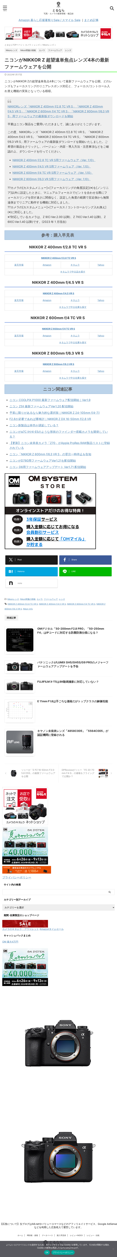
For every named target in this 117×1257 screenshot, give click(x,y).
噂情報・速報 (32, 1235)
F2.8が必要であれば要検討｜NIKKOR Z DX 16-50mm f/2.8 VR (50, 419)
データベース (47, 1235)
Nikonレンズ (13, 599)
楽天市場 (18, 264)
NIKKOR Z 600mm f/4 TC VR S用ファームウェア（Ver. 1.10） (52, 173)
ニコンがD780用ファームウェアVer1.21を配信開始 (42, 460)
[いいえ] (113, 1248)
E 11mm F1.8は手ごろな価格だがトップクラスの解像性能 (72, 701)
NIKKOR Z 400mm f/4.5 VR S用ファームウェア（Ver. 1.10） (51, 166)
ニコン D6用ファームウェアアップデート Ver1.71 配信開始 (47, 467)
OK (47, 1252)
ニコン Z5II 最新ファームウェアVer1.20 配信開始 (41, 406)
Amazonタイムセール (52, 929)
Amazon (47, 264)
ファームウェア (51, 599)
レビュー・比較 (93, 1235)
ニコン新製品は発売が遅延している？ (34, 425)
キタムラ (75, 264)
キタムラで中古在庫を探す (73, 307)
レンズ (62, 599)
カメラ (40, 599)
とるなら (58, 10)
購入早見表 (61, 1235)
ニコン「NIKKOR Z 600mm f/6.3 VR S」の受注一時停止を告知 (50, 454)
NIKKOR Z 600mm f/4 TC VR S (81, 604)
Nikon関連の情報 (27, 599)
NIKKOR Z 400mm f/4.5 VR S (52, 604)
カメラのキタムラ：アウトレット (20, 929)
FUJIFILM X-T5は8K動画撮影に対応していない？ (68, 681)
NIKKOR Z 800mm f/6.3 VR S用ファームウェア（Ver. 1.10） (51, 179)
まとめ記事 (91, 20)
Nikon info (28, 609)
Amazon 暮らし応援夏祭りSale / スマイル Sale (49, 20)
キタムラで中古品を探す (72, 271)
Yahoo (101, 264)
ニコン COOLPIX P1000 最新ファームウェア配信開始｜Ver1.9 (49, 400)
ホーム (20, 1235)
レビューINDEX (76, 1235)
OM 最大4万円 (10, 941)
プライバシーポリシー (16, 877)
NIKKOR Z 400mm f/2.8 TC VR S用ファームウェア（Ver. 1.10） (54, 160)
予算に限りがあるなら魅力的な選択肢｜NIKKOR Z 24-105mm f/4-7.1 (54, 413)
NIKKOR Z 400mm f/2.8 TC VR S (23, 604)
